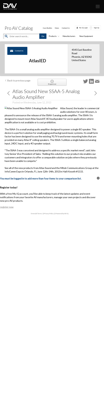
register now (7, 206)
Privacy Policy (49, 214)
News (57, 28)
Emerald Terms (36, 214)
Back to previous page (18, 80)
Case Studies (47, 28)
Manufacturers (69, 36)
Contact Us (66, 28)
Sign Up (96, 28)
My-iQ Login (83, 28)
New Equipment (86, 36)
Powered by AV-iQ (62, 214)
